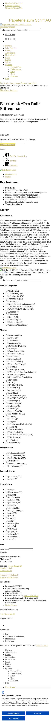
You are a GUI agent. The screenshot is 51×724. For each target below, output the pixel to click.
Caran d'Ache (16, 351)
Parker (12, 416)
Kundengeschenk (12, 5)
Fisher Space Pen (16, 369)
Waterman (14, 442)
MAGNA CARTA (17, 398)
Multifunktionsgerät (17, 463)
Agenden (13, 312)
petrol (12, 513)
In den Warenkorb (7, 145)
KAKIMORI (15, 385)
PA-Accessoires (16, 414)
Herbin (13, 380)
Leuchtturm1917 (17, 395)
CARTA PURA (16, 354)
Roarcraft (13, 408)
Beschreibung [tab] (11, 174)
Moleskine (14, 406)
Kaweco (14, 388)
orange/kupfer (15, 510)
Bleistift (13, 461)
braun (12, 495)
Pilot (12, 421)
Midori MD (14, 403)
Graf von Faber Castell (20, 377)
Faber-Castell (15, 361)
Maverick (14, 401)
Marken (8, 650)
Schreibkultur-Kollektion (20, 424)
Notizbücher (10, 659)
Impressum (9, 641)
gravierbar (14, 476)
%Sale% (13, 291)
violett (12, 529)
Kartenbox (14, 320)
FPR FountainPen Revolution (22, 372)
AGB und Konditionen (14, 636)
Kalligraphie (15, 322)
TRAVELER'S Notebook (20, 306)
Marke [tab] (8, 177)
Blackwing (14, 343)
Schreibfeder (15, 466)
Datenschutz (10, 639)
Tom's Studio (15, 432)
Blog (12, 678)
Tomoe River (15, 429)
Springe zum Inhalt (28, 83)
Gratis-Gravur (11, 605)
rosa (11, 518)
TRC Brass (14, 437)
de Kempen (14, 390)
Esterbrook (14, 359)
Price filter (4, 550)
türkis (12, 526)
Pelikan (13, 419)
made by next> (42, 645)
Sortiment (14, 90)
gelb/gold (13, 500)
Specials (8, 669)
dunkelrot (14, 497)
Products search (9, 30)
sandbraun (13, 536)
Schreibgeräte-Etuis (20, 85)
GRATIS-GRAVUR (13, 8)
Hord (11, 382)
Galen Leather (16, 374)
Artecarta (13, 341)
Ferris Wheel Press (17, 364)
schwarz (13, 523)
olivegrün (13, 508)
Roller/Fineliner (17, 458)
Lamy (13, 393)
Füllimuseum (15, 673)
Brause (12, 348)
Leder (7, 85)
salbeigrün (13, 534)
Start (2, 85)
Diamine (14, 356)
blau (11, 489)
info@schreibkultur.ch (9, 575)
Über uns (14, 680)
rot (11, 521)
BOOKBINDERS (17, 346)
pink (11, 516)
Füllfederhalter (16, 453)
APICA (13, 338)
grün (12, 505)
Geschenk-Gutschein (13, 3)
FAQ (7, 634)
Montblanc (15, 335)
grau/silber (14, 503)
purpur (12, 531)
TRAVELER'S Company (20, 435)
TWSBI (13, 440)
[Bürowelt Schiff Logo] (16, 24)
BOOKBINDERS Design (20, 309)
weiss (11, 539)
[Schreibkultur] (25, 22)
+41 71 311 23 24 (14, 566)
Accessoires (15, 293)
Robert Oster (15, 411)
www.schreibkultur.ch (9, 577)
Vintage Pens (15, 299)
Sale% (7, 666)
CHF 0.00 (10, 39)
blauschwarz (15, 492)
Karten (13, 317)
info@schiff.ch (6, 568)
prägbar (12, 479)
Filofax (12, 367)
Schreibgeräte (16, 296)
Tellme (12, 427)
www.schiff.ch (6, 570)
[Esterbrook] (8, 170)
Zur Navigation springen (10, 83)
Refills (13, 301)
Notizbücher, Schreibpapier (21, 304)
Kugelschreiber (16, 455)
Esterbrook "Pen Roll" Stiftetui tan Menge (17, 139)
